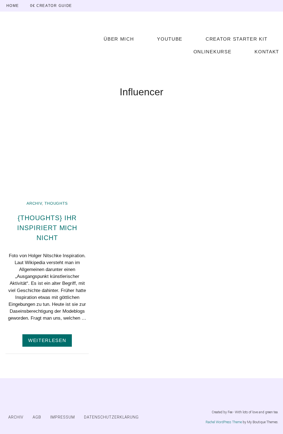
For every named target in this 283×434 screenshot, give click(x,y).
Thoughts (56, 203)
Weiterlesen (47, 340)
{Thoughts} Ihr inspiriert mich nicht (47, 227)
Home (12, 6)
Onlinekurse (212, 51)
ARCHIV (34, 203)
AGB (37, 417)
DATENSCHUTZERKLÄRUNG (111, 417)
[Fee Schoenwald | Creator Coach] (43, 45)
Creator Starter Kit (237, 39)
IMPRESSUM (62, 417)
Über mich (119, 39)
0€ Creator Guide (51, 6)
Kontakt (267, 51)
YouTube (169, 39)
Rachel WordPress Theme (224, 422)
